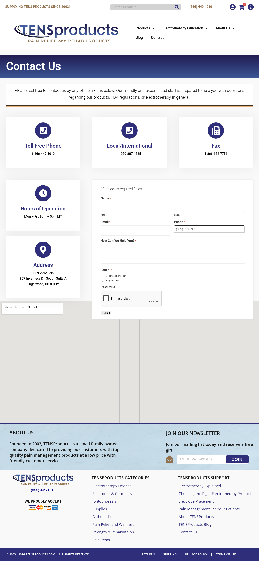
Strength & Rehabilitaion (113, 532)
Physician (112, 280)
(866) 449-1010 (200, 7)
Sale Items (101, 539)
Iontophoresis (104, 501)
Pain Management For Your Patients (209, 508)
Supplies (99, 508)
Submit (106, 312)
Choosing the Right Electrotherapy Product (215, 493)
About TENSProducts (196, 516)
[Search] (175, 7)
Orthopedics (103, 516)
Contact (157, 37)
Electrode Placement (196, 501)
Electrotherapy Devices (111, 485)
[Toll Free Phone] (43, 130)
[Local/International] (129, 130)
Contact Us (188, 532)
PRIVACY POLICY (196, 554)
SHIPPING (170, 554)
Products (143, 28)
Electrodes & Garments (112, 493)
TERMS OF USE (226, 554)
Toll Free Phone (43, 146)
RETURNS (148, 554)
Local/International (129, 146)
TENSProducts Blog (195, 524)
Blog (139, 37)
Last (177, 215)
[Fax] (216, 130)
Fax (216, 146)
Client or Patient (116, 276)
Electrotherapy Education (182, 28)
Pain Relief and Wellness (113, 524)
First (104, 215)
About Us (222, 28)
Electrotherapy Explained (200, 485)
